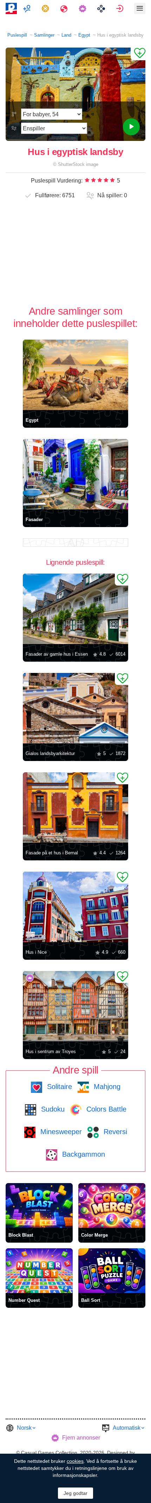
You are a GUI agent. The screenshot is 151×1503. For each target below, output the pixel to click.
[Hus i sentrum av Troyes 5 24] (75, 1006)
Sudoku (52, 1109)
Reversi (114, 1132)
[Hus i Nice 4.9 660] (75, 907)
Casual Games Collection (49, 1452)
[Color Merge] (111, 1205)
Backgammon (82, 1154)
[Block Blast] (39, 1205)
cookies (75, 1461)
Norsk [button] (24, 1428)
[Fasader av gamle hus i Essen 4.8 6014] (75, 609)
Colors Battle (105, 1109)
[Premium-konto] (83, 8)
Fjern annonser (81, 1438)
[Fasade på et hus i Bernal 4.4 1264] (75, 807)
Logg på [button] (121, 8)
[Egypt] (75, 375)
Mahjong (106, 1086)
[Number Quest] (39, 1270)
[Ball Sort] (111, 1270)
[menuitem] (27, 8)
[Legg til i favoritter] (138, 54)
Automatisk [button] (126, 1428)
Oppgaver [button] (46, 8)
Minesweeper (60, 1132)
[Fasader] (75, 474)
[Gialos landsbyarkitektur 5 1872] (75, 708)
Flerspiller (27, 8)
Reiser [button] (65, 8)
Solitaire (58, 1086)
